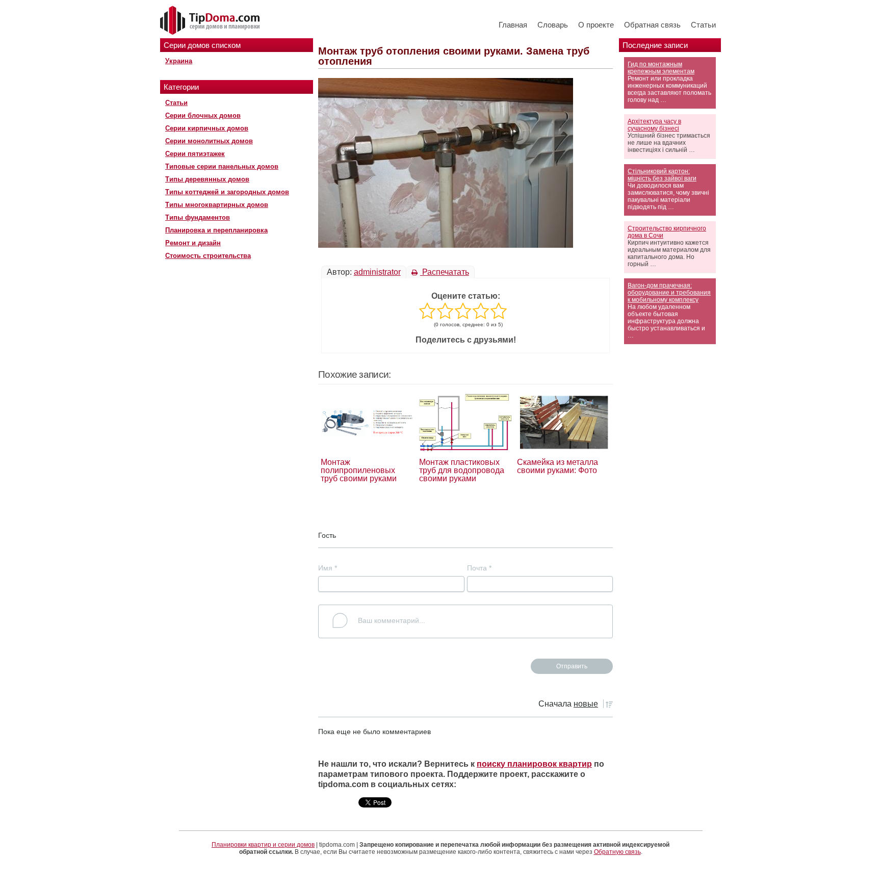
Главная (513, 24)
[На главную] (211, 21)
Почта (479, 568)
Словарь (552, 24)
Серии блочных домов (203, 115)
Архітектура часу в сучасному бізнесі (654, 125)
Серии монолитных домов (209, 141)
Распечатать (444, 272)
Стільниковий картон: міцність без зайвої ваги (662, 175)
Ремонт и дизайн (193, 243)
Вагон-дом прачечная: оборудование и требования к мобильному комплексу (669, 292)
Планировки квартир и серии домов (263, 844)
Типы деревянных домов (207, 179)
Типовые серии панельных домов (221, 166)
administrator (377, 272)
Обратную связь (617, 851)
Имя (327, 568)
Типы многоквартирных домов (216, 205)
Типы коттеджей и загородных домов (227, 192)
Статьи (703, 24)
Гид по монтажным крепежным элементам (661, 68)
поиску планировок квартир (534, 764)
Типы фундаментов (197, 217)
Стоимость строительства (208, 255)
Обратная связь (652, 24)
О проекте (596, 24)
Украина (178, 61)
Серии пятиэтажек (195, 154)
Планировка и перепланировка (216, 230)
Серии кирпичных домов (206, 128)
